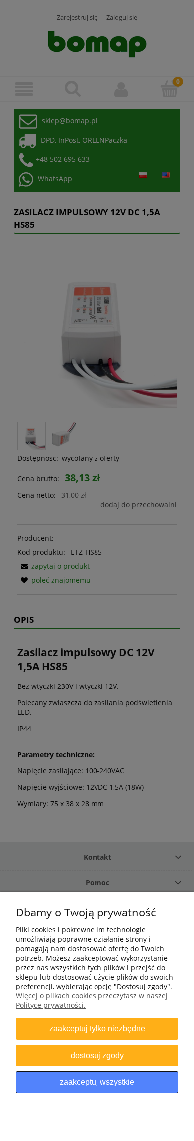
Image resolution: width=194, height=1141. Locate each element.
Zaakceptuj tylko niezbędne (97, 1028)
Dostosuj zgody (97, 1055)
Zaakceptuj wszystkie (97, 1081)
